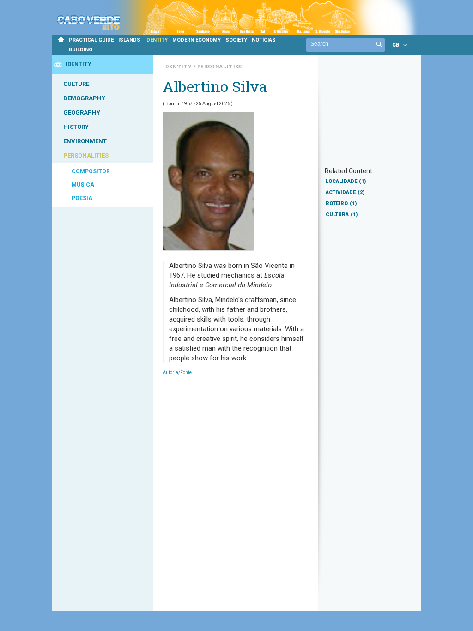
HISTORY (76, 126)
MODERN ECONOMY (196, 40)
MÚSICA (83, 185)
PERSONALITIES (86, 155)
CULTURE (76, 83)
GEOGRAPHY (81, 112)
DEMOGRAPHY (84, 98)
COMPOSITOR (91, 171)
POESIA (82, 198)
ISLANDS (129, 40)
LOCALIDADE (346, 181)
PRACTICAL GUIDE (91, 40)
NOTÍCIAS (264, 40)
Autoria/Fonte (177, 372)
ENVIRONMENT (85, 141)
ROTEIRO (341, 203)
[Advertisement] (369, 110)
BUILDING (80, 50)
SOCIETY (236, 40)
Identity (178, 66)
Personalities (219, 66)
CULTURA (342, 215)
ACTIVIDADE (345, 192)
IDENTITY (156, 40)
